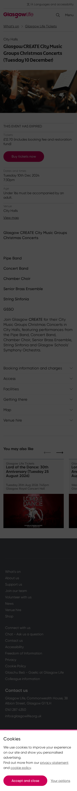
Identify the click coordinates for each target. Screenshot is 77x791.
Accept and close (25, 781)
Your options (60, 781)
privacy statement (54, 763)
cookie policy (20, 768)
